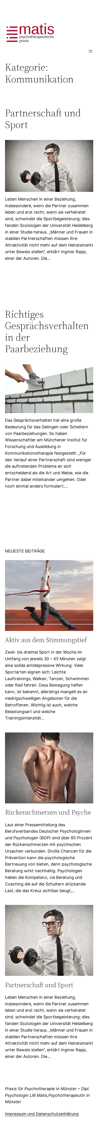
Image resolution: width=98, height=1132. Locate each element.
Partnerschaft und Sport (43, 118)
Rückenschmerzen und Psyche (48, 812)
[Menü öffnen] (90, 51)
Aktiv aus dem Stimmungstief (46, 640)
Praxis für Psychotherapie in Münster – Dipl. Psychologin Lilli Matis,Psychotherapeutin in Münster (47, 1095)
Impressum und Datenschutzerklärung (42, 1113)
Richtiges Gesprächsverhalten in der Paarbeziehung (47, 331)
